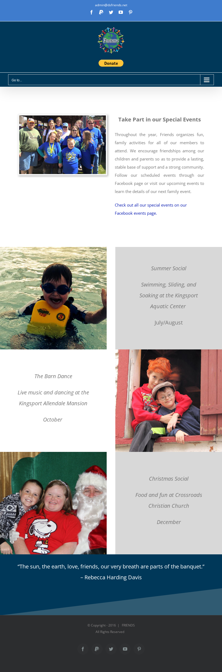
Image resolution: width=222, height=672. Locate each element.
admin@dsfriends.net (111, 5)
